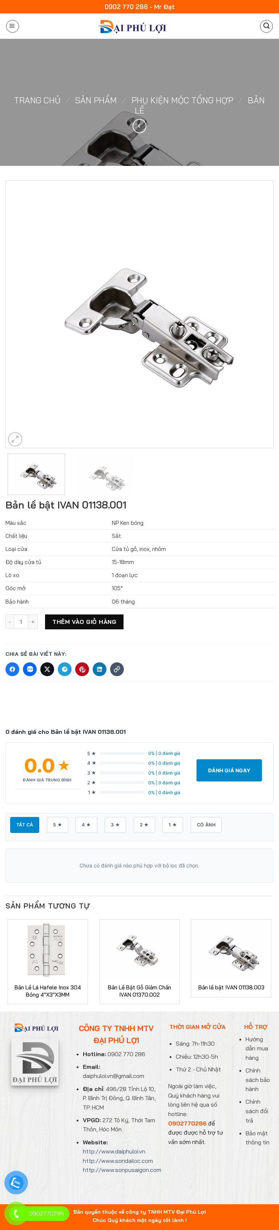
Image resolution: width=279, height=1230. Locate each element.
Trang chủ (37, 100)
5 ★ (57, 825)
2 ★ (144, 825)
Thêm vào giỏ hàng (84, 621)
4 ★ (86, 825)
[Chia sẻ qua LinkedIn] (99, 669)
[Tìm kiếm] (266, 26)
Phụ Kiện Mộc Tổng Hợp (182, 100)
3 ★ (115, 825)
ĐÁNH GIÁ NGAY (229, 770)
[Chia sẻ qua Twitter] (47, 669)
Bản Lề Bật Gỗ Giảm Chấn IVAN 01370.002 (139, 991)
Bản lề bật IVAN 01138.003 (231, 987)
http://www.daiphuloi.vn (114, 1151)
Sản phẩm (96, 100)
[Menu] (12, 26)
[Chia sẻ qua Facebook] (12, 669)
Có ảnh (206, 825)
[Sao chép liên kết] (117, 669)
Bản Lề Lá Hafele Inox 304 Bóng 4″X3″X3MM (48, 991)
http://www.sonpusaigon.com (122, 1169)
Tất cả (24, 825)
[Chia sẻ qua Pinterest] (82, 669)
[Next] (259, 314)
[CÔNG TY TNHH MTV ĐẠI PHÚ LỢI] (130, 26)
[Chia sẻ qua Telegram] (65, 669)
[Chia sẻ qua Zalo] (30, 669)
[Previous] (20, 314)
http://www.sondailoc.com (118, 1160)
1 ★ (173, 825)
